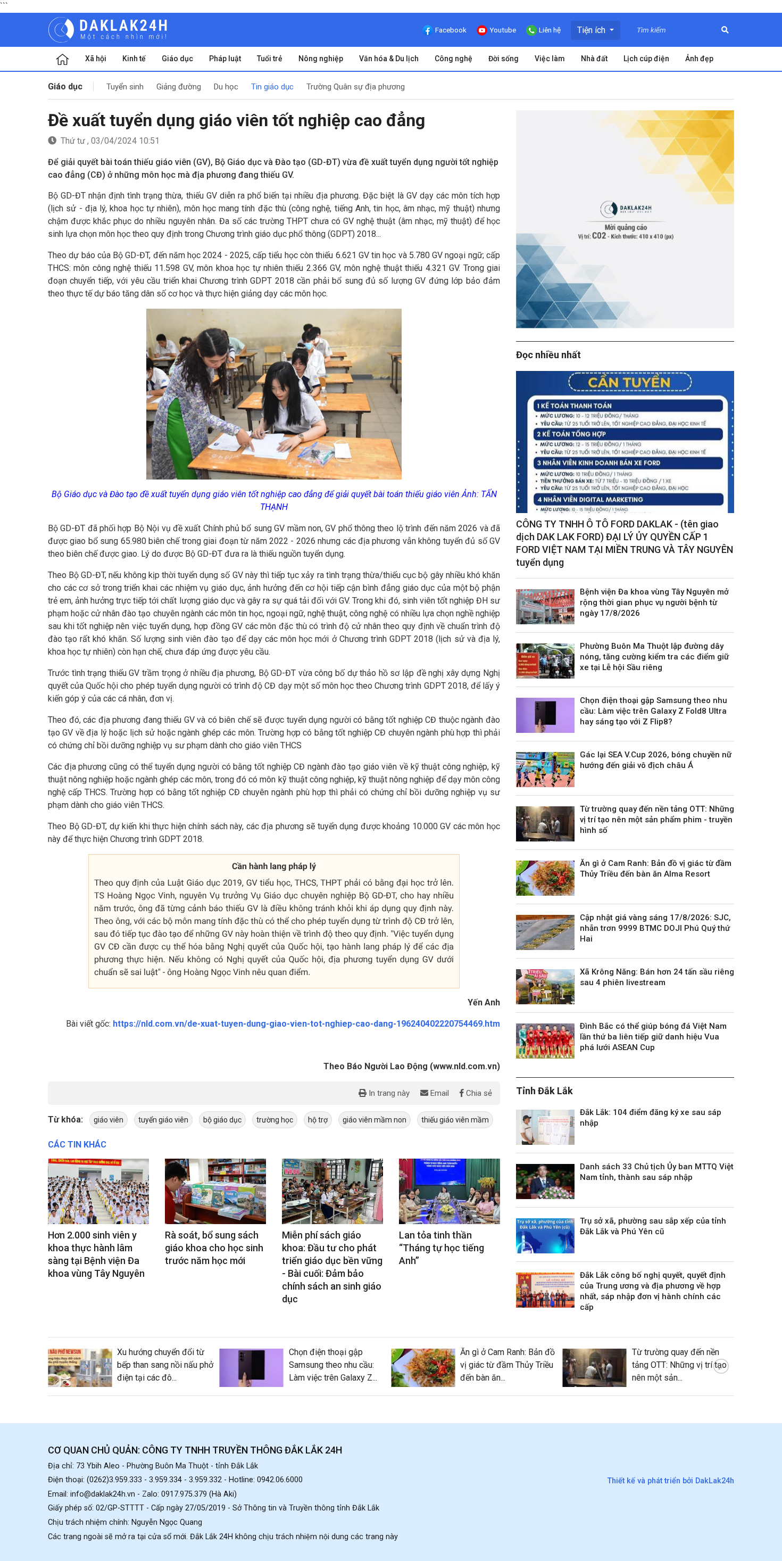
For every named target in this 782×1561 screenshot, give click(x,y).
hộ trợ (318, 1120)
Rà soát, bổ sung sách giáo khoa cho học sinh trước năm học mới (214, 1247)
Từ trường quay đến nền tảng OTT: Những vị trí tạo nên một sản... (679, 1365)
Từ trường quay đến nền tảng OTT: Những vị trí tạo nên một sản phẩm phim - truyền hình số (657, 819)
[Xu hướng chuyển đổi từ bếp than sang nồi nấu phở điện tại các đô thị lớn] (80, 1368)
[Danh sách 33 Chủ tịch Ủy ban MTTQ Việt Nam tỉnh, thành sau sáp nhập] (545, 1181)
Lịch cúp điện (646, 58)
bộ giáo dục (222, 1120)
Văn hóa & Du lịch (389, 58)
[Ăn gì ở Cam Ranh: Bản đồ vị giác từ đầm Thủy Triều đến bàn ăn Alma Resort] (545, 878)
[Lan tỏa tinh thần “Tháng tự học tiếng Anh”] (449, 1192)
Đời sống (503, 58)
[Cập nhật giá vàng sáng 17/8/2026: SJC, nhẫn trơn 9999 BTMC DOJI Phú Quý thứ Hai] (545, 932)
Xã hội (95, 58)
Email (438, 1093)
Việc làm (550, 58)
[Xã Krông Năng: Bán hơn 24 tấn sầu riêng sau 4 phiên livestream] (545, 986)
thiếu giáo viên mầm (455, 1120)
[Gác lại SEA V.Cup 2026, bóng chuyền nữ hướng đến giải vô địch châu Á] (545, 769)
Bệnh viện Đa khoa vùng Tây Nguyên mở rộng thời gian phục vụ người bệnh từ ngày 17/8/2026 (654, 602)
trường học (274, 1120)
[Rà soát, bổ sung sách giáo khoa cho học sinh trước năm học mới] (215, 1192)
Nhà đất (594, 58)
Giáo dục (177, 58)
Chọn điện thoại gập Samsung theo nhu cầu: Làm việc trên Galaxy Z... (333, 1365)
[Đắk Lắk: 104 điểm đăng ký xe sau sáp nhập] (545, 1127)
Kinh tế (134, 58)
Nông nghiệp (320, 58)
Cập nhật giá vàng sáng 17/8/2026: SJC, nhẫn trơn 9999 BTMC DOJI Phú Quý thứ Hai (655, 928)
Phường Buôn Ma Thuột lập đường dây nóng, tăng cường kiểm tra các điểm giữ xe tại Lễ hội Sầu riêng (654, 656)
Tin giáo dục (272, 87)
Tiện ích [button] (592, 30)
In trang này (388, 1093)
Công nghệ (453, 58)
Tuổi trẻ (269, 58)
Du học (226, 87)
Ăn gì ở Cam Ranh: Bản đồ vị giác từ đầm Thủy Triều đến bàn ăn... (507, 1365)
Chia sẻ (478, 1093)
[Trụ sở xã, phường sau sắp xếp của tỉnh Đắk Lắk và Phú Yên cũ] (545, 1235)
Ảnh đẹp (699, 58)
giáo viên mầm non (374, 1120)
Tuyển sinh (125, 87)
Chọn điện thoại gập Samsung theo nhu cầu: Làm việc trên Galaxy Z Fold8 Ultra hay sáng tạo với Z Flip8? (653, 711)
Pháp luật (225, 58)
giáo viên (108, 1120)
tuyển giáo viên (163, 1120)
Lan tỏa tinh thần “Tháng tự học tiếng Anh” (441, 1247)
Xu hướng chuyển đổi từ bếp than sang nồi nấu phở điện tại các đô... (165, 1365)
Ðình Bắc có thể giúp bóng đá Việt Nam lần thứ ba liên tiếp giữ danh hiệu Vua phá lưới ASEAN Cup (653, 1036)
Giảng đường (178, 87)
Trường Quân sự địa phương (355, 87)
